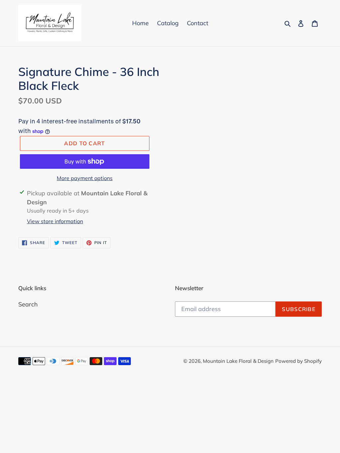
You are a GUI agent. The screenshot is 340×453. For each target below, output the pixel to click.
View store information (55, 221)
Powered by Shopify (298, 361)
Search (28, 304)
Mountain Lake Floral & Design (238, 361)
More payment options (85, 178)
